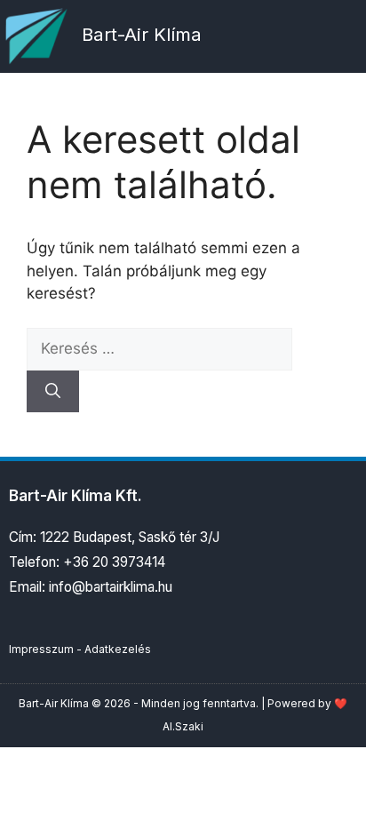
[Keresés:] (159, 348)
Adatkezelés (117, 649)
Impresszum (41, 649)
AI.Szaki (183, 726)
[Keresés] (53, 392)
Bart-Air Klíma (142, 34)
